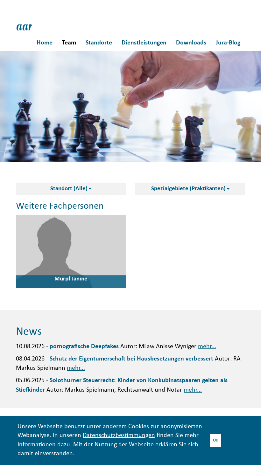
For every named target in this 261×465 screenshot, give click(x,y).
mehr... (207, 346)
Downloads (191, 43)
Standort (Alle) (69, 189)
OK (215, 440)
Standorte (99, 43)
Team (69, 43)
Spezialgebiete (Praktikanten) (189, 189)
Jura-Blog (228, 43)
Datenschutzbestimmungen (119, 435)
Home (45, 43)
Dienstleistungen (144, 43)
